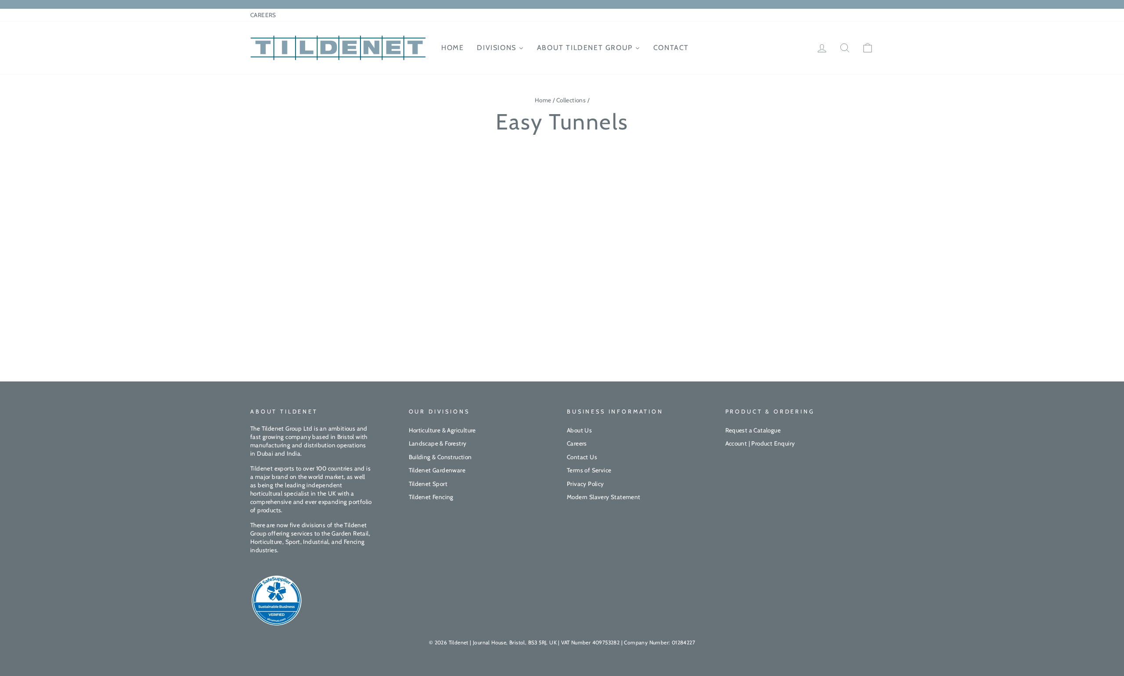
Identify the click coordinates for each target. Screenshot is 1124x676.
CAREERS (263, 14)
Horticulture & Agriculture (442, 430)
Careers (577, 443)
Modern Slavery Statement (604, 496)
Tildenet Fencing (431, 496)
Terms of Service (589, 470)
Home (543, 100)
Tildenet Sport (428, 483)
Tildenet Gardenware (437, 470)
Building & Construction (440, 456)
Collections (571, 100)
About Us (579, 430)
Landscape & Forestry (438, 443)
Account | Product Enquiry (760, 443)
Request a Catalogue (753, 430)
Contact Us (582, 456)
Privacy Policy (585, 483)
